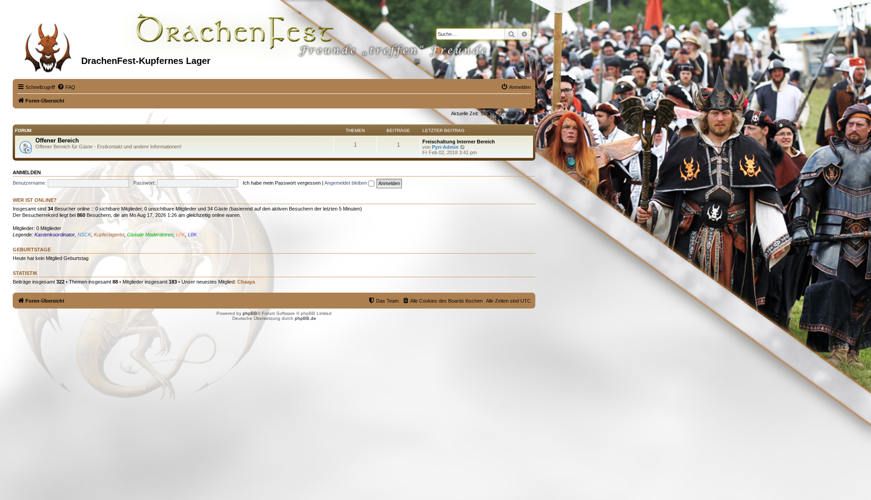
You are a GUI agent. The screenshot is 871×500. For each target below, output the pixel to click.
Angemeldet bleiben (346, 183)
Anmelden (27, 172)
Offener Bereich (57, 140)
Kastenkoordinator (54, 234)
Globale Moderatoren (150, 234)
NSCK (84, 234)
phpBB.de (305, 318)
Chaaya (246, 281)
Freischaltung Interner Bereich (458, 141)
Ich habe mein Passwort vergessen (282, 183)
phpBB (250, 313)
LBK (192, 234)
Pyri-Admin (445, 147)
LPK (180, 234)
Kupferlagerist (109, 234)
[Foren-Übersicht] (48, 45)
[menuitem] (66, 87)
